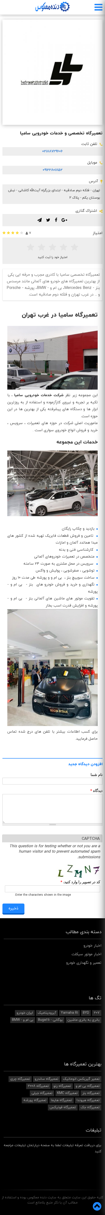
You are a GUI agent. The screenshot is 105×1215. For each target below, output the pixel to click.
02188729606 (52, 151)
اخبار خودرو (92, 946)
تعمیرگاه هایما (61, 1100)
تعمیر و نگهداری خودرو (83, 963)
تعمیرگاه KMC (67, 1093)
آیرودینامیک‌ (47, 1013)
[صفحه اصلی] (52, 7)
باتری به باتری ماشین (83, 1020)
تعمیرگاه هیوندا (88, 1100)
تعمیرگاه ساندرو (46, 1079)
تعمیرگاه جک (90, 1107)
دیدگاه (96, 791)
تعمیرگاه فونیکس (63, 1107)
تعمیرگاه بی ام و (88, 1086)
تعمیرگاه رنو (62, 1086)
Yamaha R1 (69, 1013)
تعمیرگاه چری (20, 1079)
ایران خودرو (25, 1013)
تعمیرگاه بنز (91, 1093)
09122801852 (53, 170)
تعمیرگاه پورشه (34, 1100)
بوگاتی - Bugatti (50, 1020)
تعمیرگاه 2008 (38, 1086)
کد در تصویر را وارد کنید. (80, 882)
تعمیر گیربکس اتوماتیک (81, 1079)
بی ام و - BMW (22, 1020)
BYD (86, 1013)
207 (97, 1013)
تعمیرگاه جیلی (42, 1093)
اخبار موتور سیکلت (86, 954)
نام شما (97, 774)
